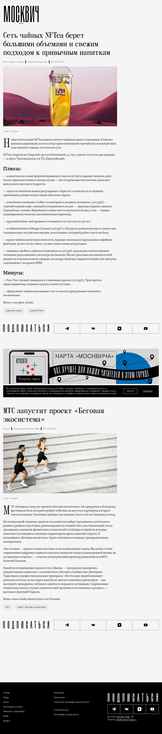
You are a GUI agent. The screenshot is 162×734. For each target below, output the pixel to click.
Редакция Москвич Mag (26, 429)
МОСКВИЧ (21, 13)
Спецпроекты (61, 710)
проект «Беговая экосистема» (31, 607)
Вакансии (59, 698)
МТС (7, 607)
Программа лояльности (66, 715)
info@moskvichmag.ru (126, 720)
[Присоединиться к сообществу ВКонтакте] (93, 328)
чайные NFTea (36, 311)
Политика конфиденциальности (71, 702)
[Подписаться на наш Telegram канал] (67, 328)
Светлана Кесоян (37, 62)
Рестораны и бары (13, 62)
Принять (130, 391)
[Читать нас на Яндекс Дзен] (119, 328)
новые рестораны (14, 311)
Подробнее (148, 391)
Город (6, 429)
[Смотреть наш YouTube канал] (146, 328)
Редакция (59, 693)
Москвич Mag (123, 717)
